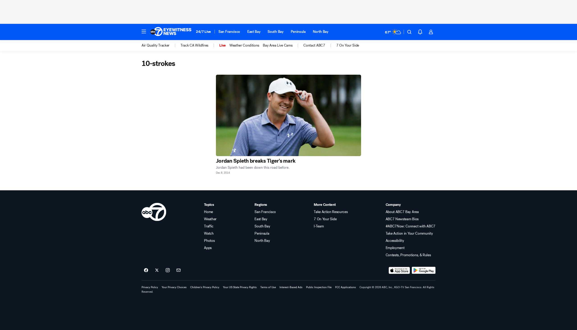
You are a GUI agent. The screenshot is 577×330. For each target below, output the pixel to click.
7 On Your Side (325, 219)
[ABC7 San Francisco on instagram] (167, 270)
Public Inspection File (319, 287)
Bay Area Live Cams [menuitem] (277, 45)
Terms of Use (268, 287)
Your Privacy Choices (174, 287)
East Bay (253, 31)
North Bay (320, 31)
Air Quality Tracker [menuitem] (155, 45)
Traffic (208, 226)
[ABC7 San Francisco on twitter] (156, 270)
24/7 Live (203, 31)
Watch (208, 233)
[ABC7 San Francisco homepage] (170, 32)
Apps (208, 248)
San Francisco (229, 31)
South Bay (275, 31)
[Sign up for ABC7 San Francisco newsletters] (178, 270)
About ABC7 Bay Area (402, 212)
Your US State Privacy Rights (240, 287)
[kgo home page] (154, 212)
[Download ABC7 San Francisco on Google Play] (423, 270)
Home (208, 212)
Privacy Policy (150, 287)
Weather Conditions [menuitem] (244, 45)
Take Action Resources (331, 212)
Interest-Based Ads (290, 287)
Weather (210, 219)
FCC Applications (345, 287)
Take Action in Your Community (409, 233)
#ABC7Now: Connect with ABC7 (410, 226)
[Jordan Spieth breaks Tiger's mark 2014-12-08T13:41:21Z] (288, 115)
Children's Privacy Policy (204, 287)
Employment (395, 248)
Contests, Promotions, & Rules (408, 255)
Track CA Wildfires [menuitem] (194, 45)
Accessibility (395, 240)
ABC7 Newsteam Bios (402, 219)
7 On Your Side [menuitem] (347, 45)
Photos (209, 240)
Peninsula (298, 31)
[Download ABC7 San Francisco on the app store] (399, 270)
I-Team (319, 226)
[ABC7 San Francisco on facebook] (146, 270)
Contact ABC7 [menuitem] (314, 45)
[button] (144, 31)
